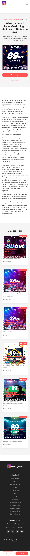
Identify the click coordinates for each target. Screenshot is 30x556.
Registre (8, 553)
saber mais (15, 80)
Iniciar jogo (15, 75)
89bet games (15, 478)
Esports (15, 487)
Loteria (15, 493)
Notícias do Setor (13, 19)
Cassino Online (15, 484)
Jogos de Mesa (15, 505)
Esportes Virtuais (15, 508)
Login (22, 553)
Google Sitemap (15, 514)
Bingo (15, 481)
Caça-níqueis (15, 499)
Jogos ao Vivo (15, 490)
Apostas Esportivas (15, 502)
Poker (15, 496)
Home (5, 19)
